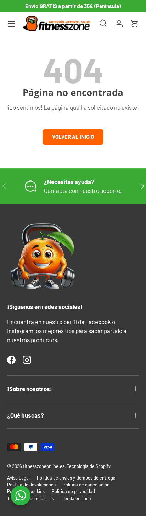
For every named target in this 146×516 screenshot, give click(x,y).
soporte (110, 190)
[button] (134, 23)
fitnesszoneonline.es (43, 466)
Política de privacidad (73, 491)
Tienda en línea (76, 498)
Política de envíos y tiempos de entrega (76, 478)
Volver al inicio (73, 136)
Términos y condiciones (30, 498)
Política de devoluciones (31, 484)
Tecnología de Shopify (89, 466)
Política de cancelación (86, 484)
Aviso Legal (18, 478)
